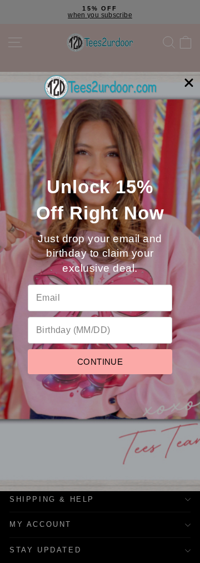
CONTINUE (100, 361)
